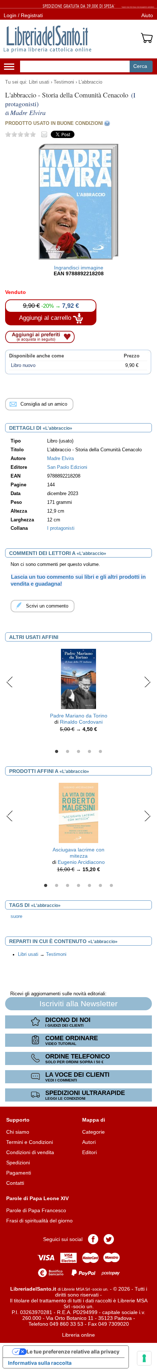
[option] (78, 692)
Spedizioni (18, 1162)
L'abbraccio (90, 82)
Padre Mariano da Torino (78, 716)
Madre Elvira (60, 458)
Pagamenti (18, 1173)
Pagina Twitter (109, 1239)
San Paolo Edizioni (67, 467)
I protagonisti (60, 528)
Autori (89, 1142)
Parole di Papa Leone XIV (37, 1198)
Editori (89, 1152)
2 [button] (67, 751)
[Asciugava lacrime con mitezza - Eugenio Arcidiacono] (78, 812)
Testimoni (64, 82)
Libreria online (78, 1335)
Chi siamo (17, 1132)
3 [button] (78, 751)
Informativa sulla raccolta (40, 1363)
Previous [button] (9, 681)
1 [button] (56, 751)
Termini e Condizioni (29, 1142)
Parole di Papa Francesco (36, 1210)
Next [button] (147, 681)
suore (16, 916)
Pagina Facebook (93, 1239)
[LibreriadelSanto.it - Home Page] (47, 39)
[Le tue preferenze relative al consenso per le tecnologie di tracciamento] (144, 1358)
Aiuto (147, 15)
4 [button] (89, 751)
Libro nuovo (23, 365)
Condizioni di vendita (30, 1152)
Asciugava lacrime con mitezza (78, 853)
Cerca (140, 66)
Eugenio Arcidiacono (81, 862)
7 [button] (111, 885)
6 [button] (100, 885)
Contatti (15, 1183)
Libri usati (39, 82)
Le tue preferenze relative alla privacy (73, 1351)
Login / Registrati (23, 15)
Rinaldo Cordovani (81, 722)
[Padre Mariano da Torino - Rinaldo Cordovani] (78, 678)
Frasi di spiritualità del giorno (39, 1220)
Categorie (93, 1132)
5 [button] (100, 751)
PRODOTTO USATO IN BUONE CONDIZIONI (54, 123)
